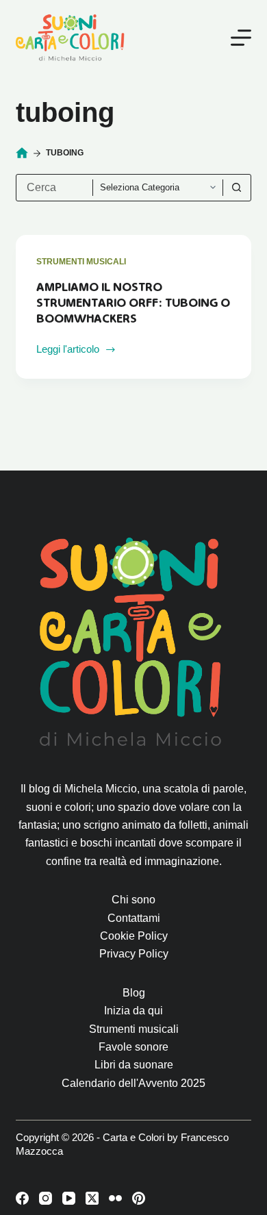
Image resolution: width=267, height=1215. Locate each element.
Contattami (133, 918)
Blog (134, 993)
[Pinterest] (138, 1198)
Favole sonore (133, 1047)
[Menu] (241, 37)
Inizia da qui (133, 1010)
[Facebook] (22, 1198)
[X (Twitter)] (92, 1198)
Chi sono (133, 899)
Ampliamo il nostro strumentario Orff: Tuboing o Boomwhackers (133, 303)
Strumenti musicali (81, 261)
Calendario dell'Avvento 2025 (133, 1083)
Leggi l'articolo (71, 350)
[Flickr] (115, 1198)
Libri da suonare (133, 1064)
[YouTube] (68, 1198)
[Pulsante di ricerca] (237, 187)
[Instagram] (45, 1198)
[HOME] (22, 153)
